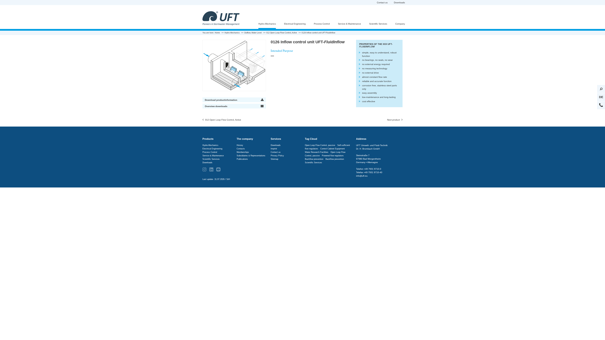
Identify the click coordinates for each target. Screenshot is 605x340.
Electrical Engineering (295, 24)
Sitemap (274, 159)
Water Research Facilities (316, 152)
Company (400, 24)
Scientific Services (378, 24)
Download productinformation (221, 100)
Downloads (399, 2)
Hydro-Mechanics (267, 24)
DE (601, 97)
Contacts (241, 148)
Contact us (382, 2)
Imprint (274, 148)
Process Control (322, 24)
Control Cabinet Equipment (332, 148)
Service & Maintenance (349, 24)
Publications (242, 159)
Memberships (243, 152)
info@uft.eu (362, 176)
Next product (393, 120)
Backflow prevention (314, 159)
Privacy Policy (277, 155)
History (240, 145)
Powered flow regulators (333, 155)
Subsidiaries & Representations (251, 155)
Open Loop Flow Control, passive (320, 145)
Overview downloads (216, 106)
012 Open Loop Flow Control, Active (223, 120)
